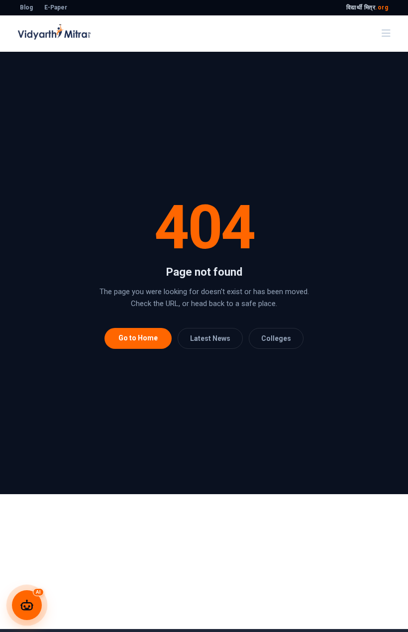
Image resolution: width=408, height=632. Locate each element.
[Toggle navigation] (386, 33)
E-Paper (55, 7)
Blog (26, 7)
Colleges (276, 338)
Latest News (210, 338)
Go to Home (138, 338)
